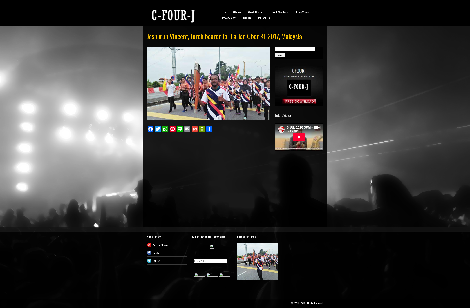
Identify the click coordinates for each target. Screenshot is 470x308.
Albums (237, 12)
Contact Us (263, 18)
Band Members (280, 12)
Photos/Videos (228, 18)
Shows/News (302, 12)
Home (223, 12)
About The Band (256, 12)
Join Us (247, 18)
